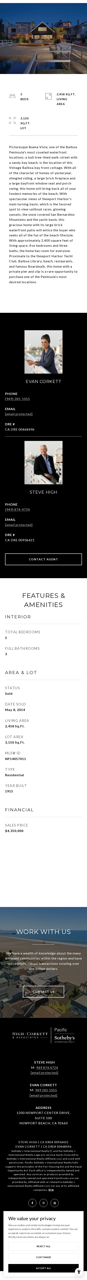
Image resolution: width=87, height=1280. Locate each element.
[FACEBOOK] (32, 1203)
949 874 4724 (47, 1067)
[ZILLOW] (55, 1203)
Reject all (43, 1246)
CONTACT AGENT (43, 559)
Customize (43, 1257)
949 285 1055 (46, 1090)
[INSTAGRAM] (43, 1203)
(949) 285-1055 (17, 399)
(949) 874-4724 (17, 509)
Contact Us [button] (43, 991)
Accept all (43, 1268)
